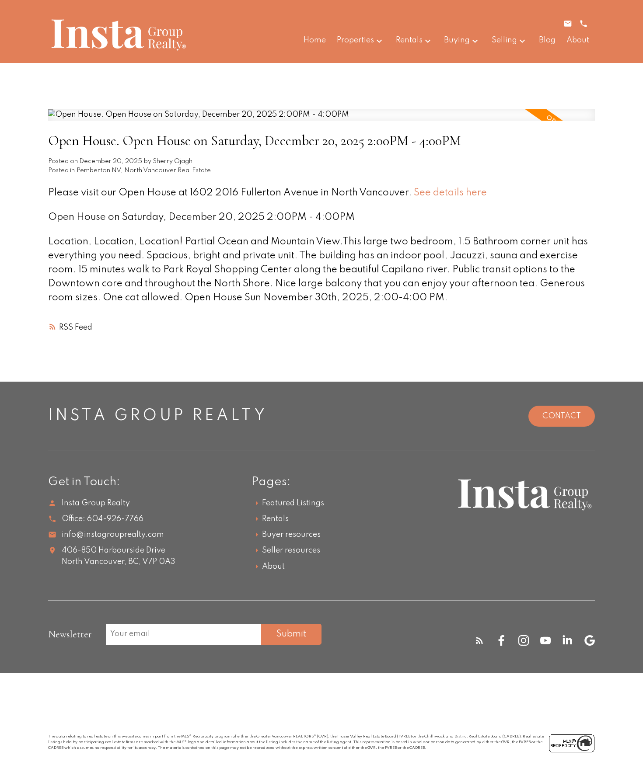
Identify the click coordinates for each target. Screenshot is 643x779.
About (273, 566)
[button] (479, 640)
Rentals (409, 40)
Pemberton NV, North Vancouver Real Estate (144, 170)
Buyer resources (291, 535)
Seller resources (291, 550)
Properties (355, 40)
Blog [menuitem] (547, 40)
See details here (450, 193)
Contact (561, 416)
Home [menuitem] (315, 40)
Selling (504, 40)
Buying (457, 40)
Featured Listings (293, 503)
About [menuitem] (577, 40)
